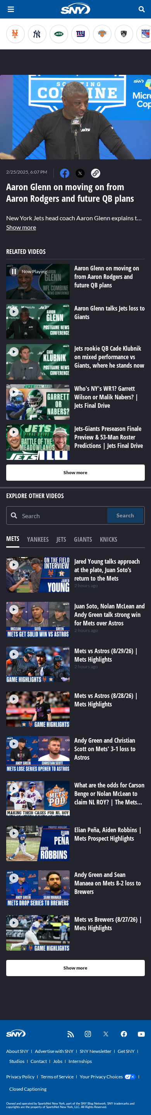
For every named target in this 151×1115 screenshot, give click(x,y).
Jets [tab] (61, 539)
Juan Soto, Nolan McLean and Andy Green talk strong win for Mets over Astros (109, 614)
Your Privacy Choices (101, 1077)
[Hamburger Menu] (10, 9)
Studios (16, 1061)
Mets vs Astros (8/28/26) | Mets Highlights (106, 699)
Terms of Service (57, 1077)
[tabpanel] (75, 766)
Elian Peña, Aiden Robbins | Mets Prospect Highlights (108, 834)
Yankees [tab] (38, 539)
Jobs (57, 1061)
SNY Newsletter (96, 1051)
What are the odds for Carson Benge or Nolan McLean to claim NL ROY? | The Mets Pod (109, 798)
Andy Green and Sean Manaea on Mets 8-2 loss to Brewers (107, 883)
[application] (75, 117)
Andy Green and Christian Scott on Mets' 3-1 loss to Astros (105, 749)
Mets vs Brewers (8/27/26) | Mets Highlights (108, 923)
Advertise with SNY (54, 1051)
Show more (21, 227)
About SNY (17, 1051)
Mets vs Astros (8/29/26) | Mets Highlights (106, 655)
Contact (39, 1061)
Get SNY (126, 1051)
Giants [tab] (83, 539)
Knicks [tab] (108, 539)
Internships (80, 1061)
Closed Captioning (27, 1089)
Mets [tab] (12, 538)
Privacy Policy (20, 1077)
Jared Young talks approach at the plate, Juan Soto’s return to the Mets (107, 570)
